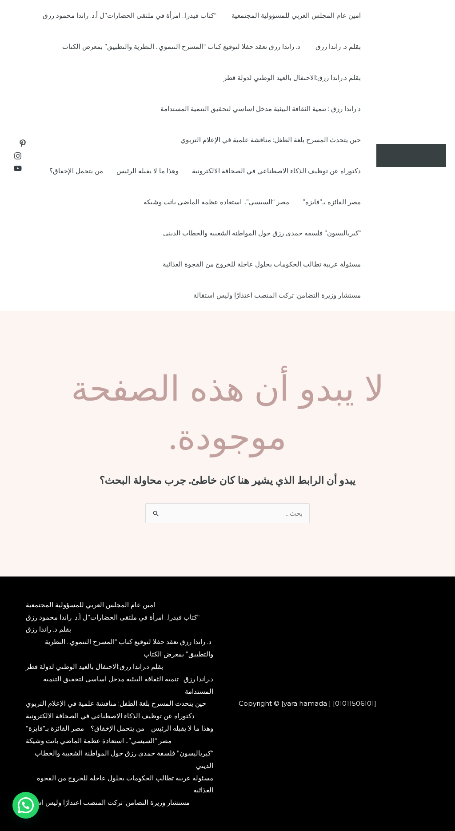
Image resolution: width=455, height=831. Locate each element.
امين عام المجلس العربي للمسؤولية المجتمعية (296, 15)
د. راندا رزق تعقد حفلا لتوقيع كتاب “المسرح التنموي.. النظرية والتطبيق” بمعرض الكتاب (182, 46)
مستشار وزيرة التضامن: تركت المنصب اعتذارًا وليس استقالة (277, 295)
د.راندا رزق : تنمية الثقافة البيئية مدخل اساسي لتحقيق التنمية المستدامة (260, 108)
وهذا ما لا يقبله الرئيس (147, 171)
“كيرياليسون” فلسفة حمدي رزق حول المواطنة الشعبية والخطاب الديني (262, 233)
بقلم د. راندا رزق (338, 46)
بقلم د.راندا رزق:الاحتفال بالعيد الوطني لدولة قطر (292, 77)
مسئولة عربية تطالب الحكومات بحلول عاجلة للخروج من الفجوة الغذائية (262, 264)
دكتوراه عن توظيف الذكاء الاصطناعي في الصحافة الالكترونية (276, 171)
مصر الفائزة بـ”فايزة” (332, 202)
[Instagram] (18, 156)
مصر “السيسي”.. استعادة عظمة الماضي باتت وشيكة (216, 202)
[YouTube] (18, 168)
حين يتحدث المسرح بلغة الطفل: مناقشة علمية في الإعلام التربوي (270, 139)
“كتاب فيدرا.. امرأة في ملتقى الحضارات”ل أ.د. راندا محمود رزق (130, 15)
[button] (25, 805)
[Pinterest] (23, 143)
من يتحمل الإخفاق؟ (76, 171)
